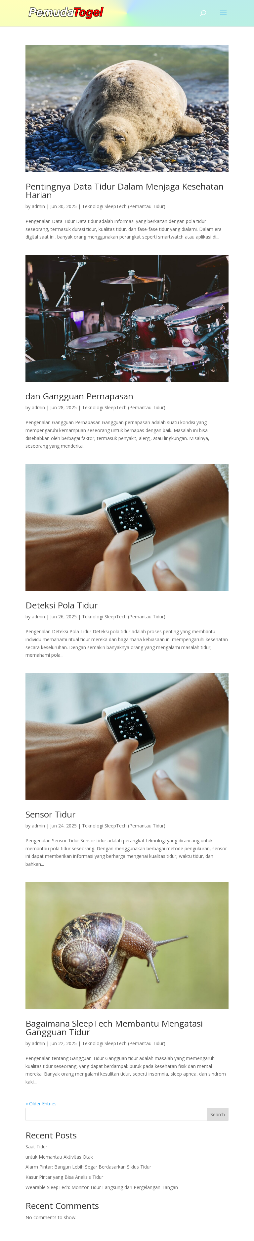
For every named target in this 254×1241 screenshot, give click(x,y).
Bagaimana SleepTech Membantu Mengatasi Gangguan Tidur (114, 1027)
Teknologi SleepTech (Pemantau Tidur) (123, 206)
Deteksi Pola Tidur (61, 605)
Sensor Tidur (50, 814)
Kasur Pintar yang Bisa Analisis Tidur (64, 1177)
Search (217, 1114)
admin (38, 206)
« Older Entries (41, 1103)
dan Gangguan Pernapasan (79, 396)
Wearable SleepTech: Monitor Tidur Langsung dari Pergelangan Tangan (101, 1187)
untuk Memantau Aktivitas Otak (59, 1157)
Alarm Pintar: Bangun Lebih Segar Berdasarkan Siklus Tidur (88, 1167)
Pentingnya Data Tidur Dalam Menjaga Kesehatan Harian (124, 190)
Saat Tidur (36, 1146)
